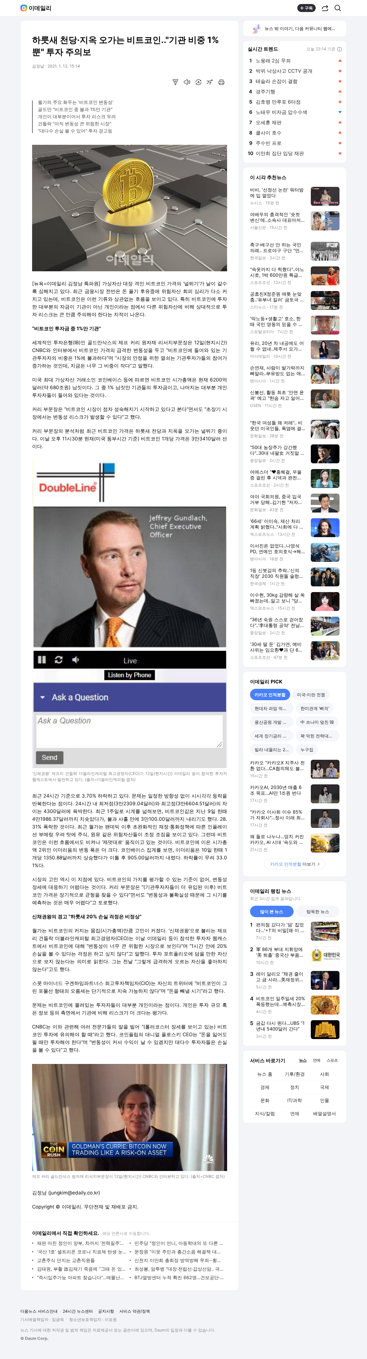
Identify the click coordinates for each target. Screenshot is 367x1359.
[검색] (340, 8)
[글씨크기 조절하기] (210, 82)
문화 (265, 1100)
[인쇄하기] (221, 82)
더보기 (292, 864)
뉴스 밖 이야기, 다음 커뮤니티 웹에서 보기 (305, 28)
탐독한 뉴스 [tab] (318, 911)
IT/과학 (294, 1100)
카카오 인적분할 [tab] (270, 694)
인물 (324, 1100)
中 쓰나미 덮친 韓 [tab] (317, 722)
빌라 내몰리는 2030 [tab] (274, 749)
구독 (309, 7)
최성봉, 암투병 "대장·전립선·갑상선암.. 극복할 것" (179, 1269)
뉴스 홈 (264, 1074)
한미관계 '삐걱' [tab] (314, 708)
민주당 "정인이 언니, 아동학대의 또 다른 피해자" (179, 1243)
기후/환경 (295, 1074)
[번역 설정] (198, 82)
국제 (324, 1087)
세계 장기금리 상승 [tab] (273, 736)
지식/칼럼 (265, 1113)
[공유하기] (325, 8)
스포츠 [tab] (332, 1060)
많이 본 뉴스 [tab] (271, 911)
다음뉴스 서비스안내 (39, 1311)
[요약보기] (175, 82)
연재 (294, 1113)
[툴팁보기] (339, 49)
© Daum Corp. (34, 1338)
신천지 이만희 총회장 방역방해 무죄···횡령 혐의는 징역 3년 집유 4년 (179, 1260)
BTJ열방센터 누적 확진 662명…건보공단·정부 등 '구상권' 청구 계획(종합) (179, 1277)
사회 (324, 1074)
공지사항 (106, 1311)
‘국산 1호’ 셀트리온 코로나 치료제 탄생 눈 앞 (82, 1252)
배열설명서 (324, 1113)
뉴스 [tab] (303, 1060)
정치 (294, 1087)
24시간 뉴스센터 (78, 1311)
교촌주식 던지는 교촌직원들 (66, 1260)
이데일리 (40, 8)
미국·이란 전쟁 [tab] (311, 694)
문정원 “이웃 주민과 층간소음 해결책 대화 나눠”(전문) (179, 1252)
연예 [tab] (316, 1060)
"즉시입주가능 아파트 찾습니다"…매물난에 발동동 (82, 1277)
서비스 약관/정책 (134, 1311)
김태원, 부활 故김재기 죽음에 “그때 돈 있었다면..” (82, 1269)
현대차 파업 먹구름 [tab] (273, 708)
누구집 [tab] (306, 749)
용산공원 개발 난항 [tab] (273, 722)
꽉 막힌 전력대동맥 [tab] (318, 736)
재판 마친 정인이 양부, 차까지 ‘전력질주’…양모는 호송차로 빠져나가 (82, 1243)
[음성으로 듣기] (187, 82)
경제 (265, 1087)
